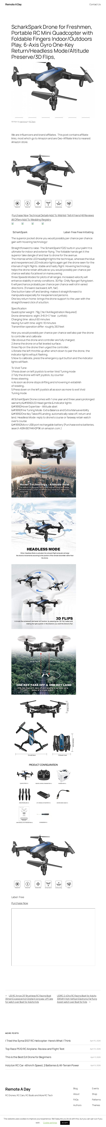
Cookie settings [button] (50, 1122)
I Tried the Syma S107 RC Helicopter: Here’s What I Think (38, 1040)
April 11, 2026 (95, 1057)
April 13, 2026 (95, 1049)
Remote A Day (13, 4)
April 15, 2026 (95, 1040)
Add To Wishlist (58, 215)
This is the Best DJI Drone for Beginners (28, 1057)
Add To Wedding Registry (36, 219)
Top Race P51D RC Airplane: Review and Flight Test (34, 1048)
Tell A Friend (74, 215)
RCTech (32, 121)
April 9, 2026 (95, 1065)
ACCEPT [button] (65, 1123)
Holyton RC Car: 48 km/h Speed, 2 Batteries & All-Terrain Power (42, 1065)
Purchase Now (20, 215)
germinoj (23, 121)
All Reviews (87, 215)
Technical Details (39, 215)
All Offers (16, 219)
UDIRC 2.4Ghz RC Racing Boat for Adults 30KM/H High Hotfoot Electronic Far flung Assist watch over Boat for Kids (77, 998)
